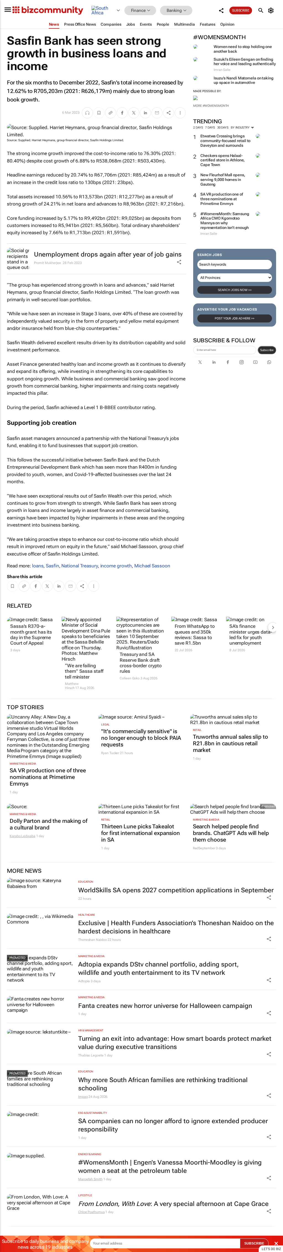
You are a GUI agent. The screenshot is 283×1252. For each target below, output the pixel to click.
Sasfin (52, 565)
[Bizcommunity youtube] (255, 362)
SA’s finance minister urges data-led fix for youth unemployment (250, 634)
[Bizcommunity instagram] (241, 362)
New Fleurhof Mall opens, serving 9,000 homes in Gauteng (222, 179)
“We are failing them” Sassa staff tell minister (84, 671)
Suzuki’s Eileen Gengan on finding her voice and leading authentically (245, 61)
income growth (116, 565)
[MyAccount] (272, 10)
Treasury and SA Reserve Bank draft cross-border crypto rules (140, 663)
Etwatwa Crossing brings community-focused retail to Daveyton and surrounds (225, 141)
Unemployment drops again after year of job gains (108, 254)
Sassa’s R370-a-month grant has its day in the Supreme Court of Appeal (31, 634)
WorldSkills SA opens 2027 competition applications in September (176, 890)
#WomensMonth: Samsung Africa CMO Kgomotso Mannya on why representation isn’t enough (224, 221)
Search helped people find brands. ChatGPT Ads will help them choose (231, 833)
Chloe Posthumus (91, 1212)
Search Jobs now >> (234, 290)
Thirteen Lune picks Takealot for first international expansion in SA (140, 833)
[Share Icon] (269, 897)
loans (38, 565)
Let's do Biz (271, 1249)
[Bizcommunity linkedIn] (214, 362)
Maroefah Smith (90, 1179)
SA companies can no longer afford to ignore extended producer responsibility (173, 1125)
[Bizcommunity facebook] (227, 362)
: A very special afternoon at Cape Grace (173, 1204)
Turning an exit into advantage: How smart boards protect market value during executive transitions (174, 1043)
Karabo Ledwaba (22, 836)
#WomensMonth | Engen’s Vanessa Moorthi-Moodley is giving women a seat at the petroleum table (170, 1166)
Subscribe (267, 350)
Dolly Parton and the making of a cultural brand (48, 824)
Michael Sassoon (152, 565)
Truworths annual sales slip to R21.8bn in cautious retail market (230, 743)
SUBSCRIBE (254, 1243)
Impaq (83, 1097)
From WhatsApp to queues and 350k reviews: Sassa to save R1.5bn (195, 634)
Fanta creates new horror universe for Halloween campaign (165, 1006)
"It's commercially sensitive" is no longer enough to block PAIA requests (141, 738)
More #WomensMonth (211, 106)
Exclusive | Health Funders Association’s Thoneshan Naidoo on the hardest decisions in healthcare (176, 927)
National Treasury (79, 565)
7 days (210, 127)
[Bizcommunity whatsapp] (269, 362)
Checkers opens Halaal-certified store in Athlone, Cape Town (222, 160)
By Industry (240, 127)
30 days (223, 127)
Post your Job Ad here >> (235, 318)
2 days (198, 127)
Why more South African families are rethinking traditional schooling (163, 1084)
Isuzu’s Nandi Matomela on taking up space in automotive (244, 80)
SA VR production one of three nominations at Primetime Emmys (221, 199)
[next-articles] (273, 627)
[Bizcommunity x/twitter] (200, 362)
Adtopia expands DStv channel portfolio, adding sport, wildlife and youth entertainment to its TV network (158, 968)
